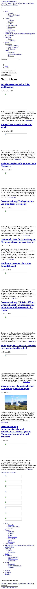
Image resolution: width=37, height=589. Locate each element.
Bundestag (8, 37)
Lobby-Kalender (13, 45)
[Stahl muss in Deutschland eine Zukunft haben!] (18, 279)
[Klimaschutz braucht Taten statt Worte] (18, 141)
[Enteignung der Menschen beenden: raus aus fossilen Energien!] (18, 362)
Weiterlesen (29, 120)
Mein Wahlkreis (13, 47)
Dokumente (11, 49)
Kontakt (7, 574)
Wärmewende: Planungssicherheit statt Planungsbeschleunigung (17, 387)
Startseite (11, 13)
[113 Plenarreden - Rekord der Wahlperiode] (18, 101)
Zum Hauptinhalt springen (9, 1)
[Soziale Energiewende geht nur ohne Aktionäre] (18, 179)
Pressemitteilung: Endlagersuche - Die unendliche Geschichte (17, 202)
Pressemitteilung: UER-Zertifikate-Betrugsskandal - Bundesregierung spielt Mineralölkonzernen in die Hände (18, 306)
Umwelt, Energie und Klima (9, 5)
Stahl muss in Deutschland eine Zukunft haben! (16, 264)
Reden (10, 39)
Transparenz (8, 44)
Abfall (10, 23)
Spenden (11, 56)
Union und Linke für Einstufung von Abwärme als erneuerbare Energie (18, 240)
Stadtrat (7, 42)
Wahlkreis (11, 20)
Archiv (10, 16)
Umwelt (10, 22)
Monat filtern (5, 72)
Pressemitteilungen (14, 15)
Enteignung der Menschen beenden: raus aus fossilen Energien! (18, 346)
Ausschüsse (11, 40)
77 (11, 472)
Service (7, 50)
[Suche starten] (19, 59)
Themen (7, 18)
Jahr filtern (4, 71)
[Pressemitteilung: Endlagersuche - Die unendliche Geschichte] (18, 217)
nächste (14, 472)
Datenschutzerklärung (14, 54)
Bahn (10, 28)
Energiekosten (9, 32)
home (6, 11)
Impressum (11, 52)
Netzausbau (11, 27)
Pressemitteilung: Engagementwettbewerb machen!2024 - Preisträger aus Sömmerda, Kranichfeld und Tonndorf (16, 431)
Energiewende (12, 25)
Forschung (11, 30)
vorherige (3, 472)
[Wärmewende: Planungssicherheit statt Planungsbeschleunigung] (18, 402)
